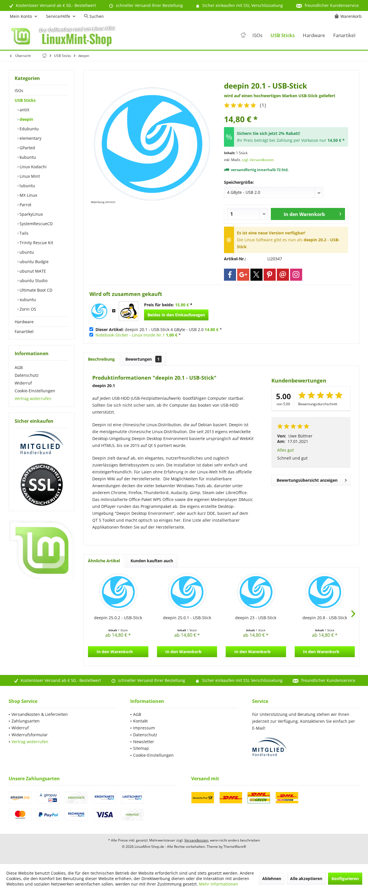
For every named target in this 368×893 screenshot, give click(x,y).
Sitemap (141, 748)
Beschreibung (101, 359)
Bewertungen (142, 359)
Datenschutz (27, 375)
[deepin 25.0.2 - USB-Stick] (118, 592)
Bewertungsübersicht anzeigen (307, 480)
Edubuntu (28, 128)
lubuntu (26, 185)
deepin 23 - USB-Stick (255, 617)
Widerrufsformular (30, 734)
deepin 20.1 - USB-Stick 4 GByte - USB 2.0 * (158, 329)
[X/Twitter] (256, 275)
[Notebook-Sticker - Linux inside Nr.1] (128, 311)
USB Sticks (25, 100)
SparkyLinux (30, 214)
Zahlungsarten (26, 721)
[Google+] (243, 275)
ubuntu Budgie (33, 261)
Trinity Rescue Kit (35, 242)
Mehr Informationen (218, 884)
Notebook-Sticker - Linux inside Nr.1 (130, 335)
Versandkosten (196, 840)
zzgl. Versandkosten (258, 159)
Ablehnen (271, 878)
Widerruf (23, 383)
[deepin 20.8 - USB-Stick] (325, 592)
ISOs (19, 90)
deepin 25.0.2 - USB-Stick (118, 617)
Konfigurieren (345, 878)
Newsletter (143, 741)
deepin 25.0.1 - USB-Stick (187, 617)
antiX (23, 109)
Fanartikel (24, 331)
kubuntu (27, 157)
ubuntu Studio (32, 280)
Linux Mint (29, 176)
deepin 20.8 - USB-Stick (324, 617)
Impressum (144, 728)
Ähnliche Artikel (104, 560)
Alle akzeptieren (306, 878)
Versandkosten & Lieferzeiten (40, 714)
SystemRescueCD (35, 223)
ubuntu (26, 252)
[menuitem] (349, 16)
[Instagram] (296, 275)
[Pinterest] (270, 275)
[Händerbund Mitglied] (42, 443)
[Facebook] (230, 275)
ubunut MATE (32, 271)
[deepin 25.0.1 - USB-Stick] (187, 592)
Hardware (24, 321)
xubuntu (27, 299)
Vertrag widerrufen (33, 398)
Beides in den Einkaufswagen (176, 315)
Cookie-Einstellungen (35, 390)
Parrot (24, 204)
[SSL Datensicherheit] (42, 484)
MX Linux (27, 195)
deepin (25, 119)
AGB (19, 367)
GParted (26, 147)
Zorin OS (27, 309)
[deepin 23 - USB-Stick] (256, 592)
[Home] (243, 35)
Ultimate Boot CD (35, 290)
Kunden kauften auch (152, 560)
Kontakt (140, 721)
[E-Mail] (283, 275)
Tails (23, 233)
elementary (29, 138)
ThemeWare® (234, 846)
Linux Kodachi (32, 166)
